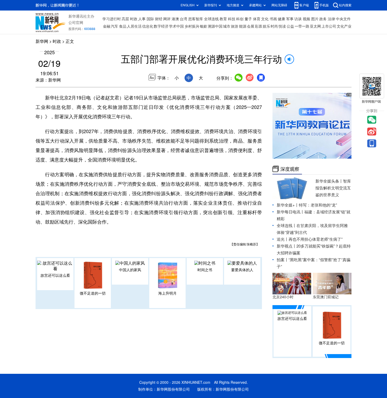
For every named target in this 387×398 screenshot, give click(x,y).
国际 (150, 19)
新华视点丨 (286, 246)
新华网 (42, 41)
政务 (323, 19)
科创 (240, 19)
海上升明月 (167, 293)
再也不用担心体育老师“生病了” (316, 239)
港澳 (175, 19)
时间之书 (204, 270)
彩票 (258, 26)
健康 (281, 19)
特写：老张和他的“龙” (318, 205)
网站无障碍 (279, 5)
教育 (223, 19)
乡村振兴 (192, 26)
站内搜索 (345, 5)
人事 (142, 19)
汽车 (114, 26)
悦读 (282, 26)
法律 (331, 19)
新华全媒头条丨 (329, 181)
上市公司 (328, 26)
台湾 (183, 19)
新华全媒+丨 (288, 205)
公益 (290, 26)
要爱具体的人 (242, 270)
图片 (315, 19)
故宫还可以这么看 (55, 275)
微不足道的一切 (93, 293)
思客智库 (195, 19)
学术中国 (176, 26)
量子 (248, 19)
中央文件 (343, 19)
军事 (290, 19)
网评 (167, 19)
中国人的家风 (130, 270)
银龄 (203, 26)
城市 (226, 26)
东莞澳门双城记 (326, 297)
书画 (273, 19)
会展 (250, 26)
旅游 (234, 26)
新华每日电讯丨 (290, 212)
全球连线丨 (286, 226)
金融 (106, 26)
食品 (122, 26)
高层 (125, 19)
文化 (265, 19)
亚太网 (315, 26)
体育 (256, 19)
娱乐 (266, 26)
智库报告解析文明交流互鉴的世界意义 (333, 188)
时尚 (274, 26)
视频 (306, 19)
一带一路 (302, 26)
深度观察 (289, 169)
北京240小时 (283, 297)
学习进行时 (111, 19)
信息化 (147, 26)
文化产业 (344, 26)
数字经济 (161, 26)
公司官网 (75, 22)
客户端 (304, 5)
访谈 (298, 19)
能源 (242, 26)
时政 (133, 19)
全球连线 (211, 19)
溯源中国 (215, 26)
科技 (231, 19)
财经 (158, 19)
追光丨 (283, 239)
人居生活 (134, 26)
